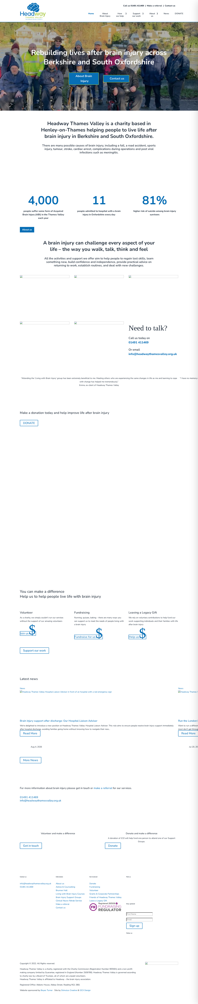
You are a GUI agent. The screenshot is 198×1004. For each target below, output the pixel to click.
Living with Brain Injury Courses (70, 893)
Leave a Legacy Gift (98, 900)
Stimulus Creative (69, 990)
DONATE (179, 13)
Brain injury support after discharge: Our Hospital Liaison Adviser (58, 721)
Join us (28, 633)
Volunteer (93, 890)
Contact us (170, 5)
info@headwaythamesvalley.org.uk (153, 354)
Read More (30, 733)
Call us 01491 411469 (133, 5)
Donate (113, 846)
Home (91, 13)
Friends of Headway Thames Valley (105, 897)
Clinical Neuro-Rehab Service (69, 900)
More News (30, 760)
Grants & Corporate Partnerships (104, 893)
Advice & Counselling (65, 887)
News (166, 13)
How (120, 14)
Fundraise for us (88, 637)
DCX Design (85, 990)
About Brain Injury (84, 78)
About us (27, 229)
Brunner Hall (61, 890)
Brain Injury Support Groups (68, 897)
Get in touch (31, 846)
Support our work (34, 651)
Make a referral (154, 5)
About (105, 14)
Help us (137, 637)
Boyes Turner (47, 990)
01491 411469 (139, 342)
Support (136, 14)
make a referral (103, 788)
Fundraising (94, 887)
